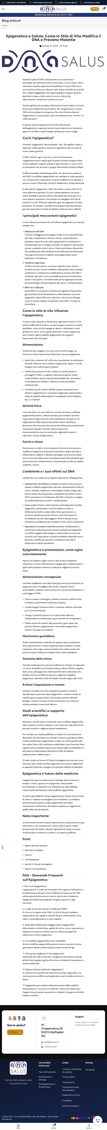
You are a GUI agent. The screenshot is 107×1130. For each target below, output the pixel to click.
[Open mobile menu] (3, 9)
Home (4, 25)
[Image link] (18, 1068)
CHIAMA (95, 9)
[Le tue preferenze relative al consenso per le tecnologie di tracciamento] (2, 847)
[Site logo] (53, 9)
